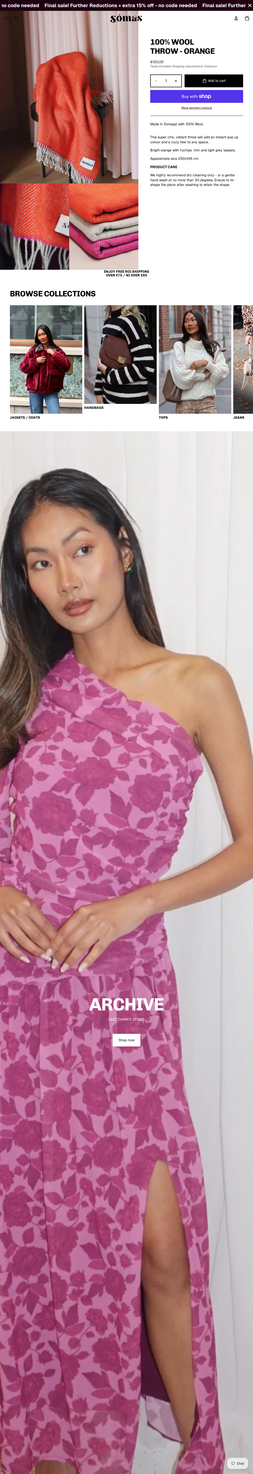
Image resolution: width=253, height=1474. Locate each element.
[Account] (236, 18)
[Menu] (5, 18)
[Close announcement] (250, 5)
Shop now (126, 1040)
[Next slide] (237, 362)
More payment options (196, 107)
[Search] (16, 18)
